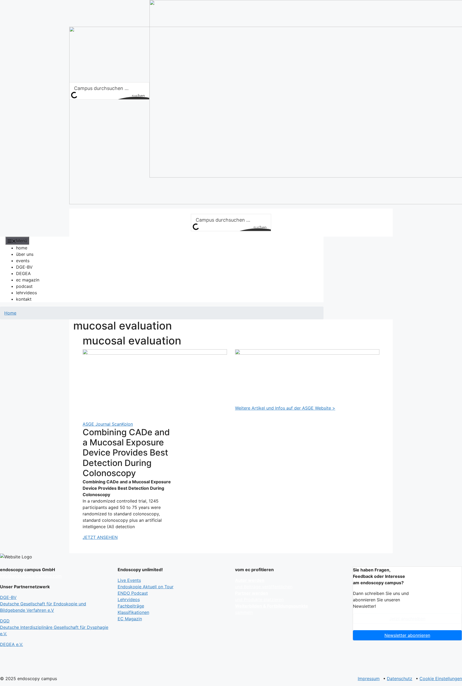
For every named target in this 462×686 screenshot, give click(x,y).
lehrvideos (26, 292)
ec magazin (27, 280)
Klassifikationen (133, 612)
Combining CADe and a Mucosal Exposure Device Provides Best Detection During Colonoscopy (126, 453)
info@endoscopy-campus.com (31, 576)
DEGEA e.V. (11, 644)
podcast (24, 286)
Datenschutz (399, 678)
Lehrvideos (129, 599)
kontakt (24, 299)
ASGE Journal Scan (102, 424)
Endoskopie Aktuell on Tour (146, 586)
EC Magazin (130, 618)
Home (10, 313)
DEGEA (23, 273)
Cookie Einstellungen (440, 678)
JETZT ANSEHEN (100, 537)
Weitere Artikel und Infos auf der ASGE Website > (285, 408)
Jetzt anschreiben (407, 618)
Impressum (369, 678)
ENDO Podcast (133, 593)
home (21, 247)
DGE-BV (24, 267)
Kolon (127, 424)
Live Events (129, 580)
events (22, 260)
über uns (24, 254)
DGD (54, 627)
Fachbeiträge (131, 606)
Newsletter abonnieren (407, 635)
